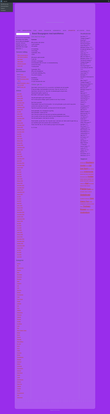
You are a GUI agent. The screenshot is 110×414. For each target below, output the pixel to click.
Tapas (81, 206)
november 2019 (20, 158)
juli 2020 (19, 152)
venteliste (91, 209)
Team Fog (19, 384)
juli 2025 (19, 111)
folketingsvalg (82, 174)
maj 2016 (19, 227)
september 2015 (21, 245)
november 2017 (20, 187)
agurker (19, 263)
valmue (87, 209)
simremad (19, 366)
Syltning (19, 381)
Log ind (5, 1)
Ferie (34, 30)
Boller (87, 165)
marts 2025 (19, 114)
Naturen (19, 337)
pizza (18, 348)
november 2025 (20, 102)
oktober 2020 (20, 145)
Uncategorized (20, 393)
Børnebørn (19, 274)
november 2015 (20, 241)
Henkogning (20, 312)
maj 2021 (19, 134)
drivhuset (82, 171)
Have (18, 308)
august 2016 (20, 221)
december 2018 (20, 163)
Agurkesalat (23, 76)
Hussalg (19, 319)
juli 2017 (19, 196)
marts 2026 (19, 96)
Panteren (88, 185)
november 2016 (20, 214)
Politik (18, 350)
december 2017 (20, 185)
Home (18, 30)
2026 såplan (20, 61)
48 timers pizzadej (21, 63)
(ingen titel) (20, 66)
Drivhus (19, 292)
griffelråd (19, 303)
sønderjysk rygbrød (90, 203)
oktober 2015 (20, 243)
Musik (64, 30)
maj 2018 (19, 174)
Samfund (19, 361)
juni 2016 (19, 225)
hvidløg (90, 176)
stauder (90, 201)
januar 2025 (19, 116)
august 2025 (20, 109)
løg (84, 183)
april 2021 (19, 136)
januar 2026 (19, 100)
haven (87, 174)
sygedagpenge (83, 203)
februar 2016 (20, 234)
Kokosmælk (86, 180)
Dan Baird (84, 169)
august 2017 (20, 194)
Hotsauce (19, 315)
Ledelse (81, 183)
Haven (40, 30)
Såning (18, 364)
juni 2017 (19, 198)
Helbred (19, 310)
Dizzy (89, 168)
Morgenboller (91, 183)
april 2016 (19, 230)
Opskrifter (71, 30)
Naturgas (19, 339)
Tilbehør (19, 386)
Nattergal (82, 185)
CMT (18, 288)
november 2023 (20, 125)
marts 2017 (19, 205)
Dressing (19, 290)
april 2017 (19, 203)
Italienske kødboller (87, 179)
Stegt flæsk (20, 373)
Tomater (19, 388)
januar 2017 (19, 210)
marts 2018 (19, 178)
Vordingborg (85, 212)
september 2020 (21, 147)
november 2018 (20, 165)
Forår (18, 297)
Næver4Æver (20, 341)
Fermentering (20, 294)
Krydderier (19, 323)
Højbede (19, 317)
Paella (85, 185)
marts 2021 (19, 138)
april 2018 (19, 176)
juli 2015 (19, 250)
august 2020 (20, 149)
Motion (18, 332)
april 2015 (19, 256)
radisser (86, 191)
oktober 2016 (20, 216)
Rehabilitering (20, 357)
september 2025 (21, 107)
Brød (18, 281)
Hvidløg (19, 321)
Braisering (19, 277)
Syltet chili (23, 87)
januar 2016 (19, 236)
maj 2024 (19, 120)
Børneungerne (26, 30)
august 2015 (20, 248)
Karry (93, 179)
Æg (18, 265)
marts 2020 (19, 156)
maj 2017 (19, 201)
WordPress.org (4, 4)
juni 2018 (19, 172)
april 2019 (19, 160)
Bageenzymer (20, 268)
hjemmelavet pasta (83, 176)
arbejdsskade (82, 162)
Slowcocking (20, 368)
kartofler (81, 180)
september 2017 (21, 192)
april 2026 (19, 93)
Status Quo (84, 201)
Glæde (18, 301)
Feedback (3, 10)
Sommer (19, 370)
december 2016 (20, 212)
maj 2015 (19, 254)
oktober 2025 (20, 105)
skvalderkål (82, 198)
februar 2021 (20, 140)
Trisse (88, 30)
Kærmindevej (57, 30)
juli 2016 (19, 223)
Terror (22, 74)
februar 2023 (20, 127)
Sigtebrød (85, 194)
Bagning (19, 270)
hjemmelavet (90, 174)
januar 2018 (19, 183)
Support (3, 8)
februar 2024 (20, 123)
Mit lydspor (80, 30)
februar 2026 (20, 98)
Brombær (19, 279)
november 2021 (20, 131)
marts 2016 (19, 232)
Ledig (18, 326)
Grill (18, 306)
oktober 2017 (20, 189)
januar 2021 (19, 143)
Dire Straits (20, 59)
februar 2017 (20, 207)
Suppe (18, 375)
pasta (18, 346)
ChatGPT (19, 283)
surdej (18, 377)
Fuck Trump (20, 299)
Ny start (19, 344)
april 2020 (19, 154)
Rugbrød (19, 359)
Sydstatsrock (20, 379)
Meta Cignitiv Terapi (21, 330)
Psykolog (19, 352)
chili (18, 285)
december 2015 (20, 239)
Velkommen (20, 397)
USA (18, 395)
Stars (92, 198)
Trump (18, 390)
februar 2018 (20, 181)
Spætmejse (87, 198)
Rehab (18, 355)
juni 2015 (19, 252)
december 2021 (20, 129)
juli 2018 (19, 169)
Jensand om (47, 30)
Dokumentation (4, 6)
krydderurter (91, 180)
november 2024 (20, 118)
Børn (18, 272)
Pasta (83, 188)
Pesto (88, 189)
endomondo (88, 172)
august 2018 (20, 167)
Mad (18, 328)
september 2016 (21, 219)
